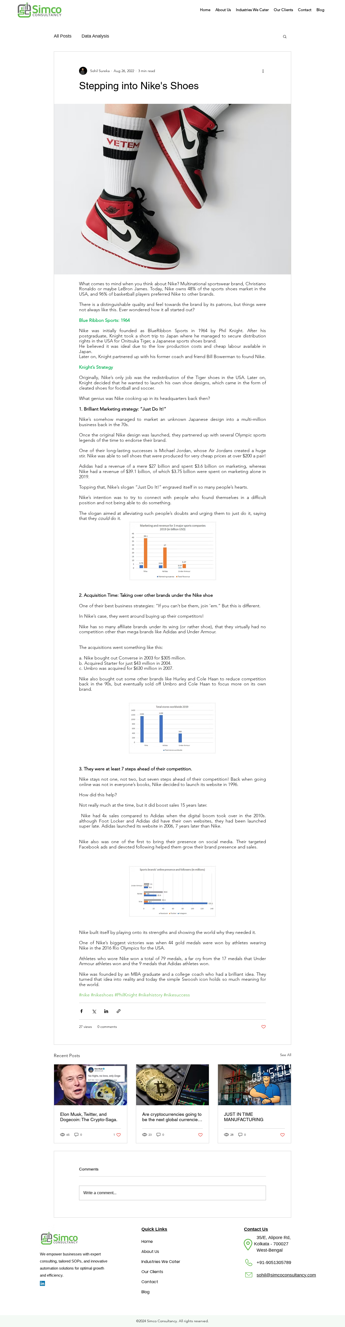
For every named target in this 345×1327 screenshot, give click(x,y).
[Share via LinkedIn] (106, 1011)
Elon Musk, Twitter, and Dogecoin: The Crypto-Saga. (88, 1117)
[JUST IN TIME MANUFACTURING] (254, 1084)
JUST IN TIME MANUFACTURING (243, 1117)
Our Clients (152, 1272)
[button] (252, 9)
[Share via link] (118, 1011)
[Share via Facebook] (81, 1011)
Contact (149, 1282)
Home (147, 1241)
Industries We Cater (160, 1262)
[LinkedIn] (42, 1283)
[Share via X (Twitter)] (93, 1011)
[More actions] (263, 71)
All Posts (62, 36)
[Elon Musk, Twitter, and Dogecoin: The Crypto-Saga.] (90, 1084)
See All (285, 1055)
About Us (150, 1251)
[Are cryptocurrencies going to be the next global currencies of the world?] (172, 1084)
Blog (145, 1292)
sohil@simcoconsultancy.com (286, 1275)
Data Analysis (95, 36)
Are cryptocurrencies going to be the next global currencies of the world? (172, 1117)
